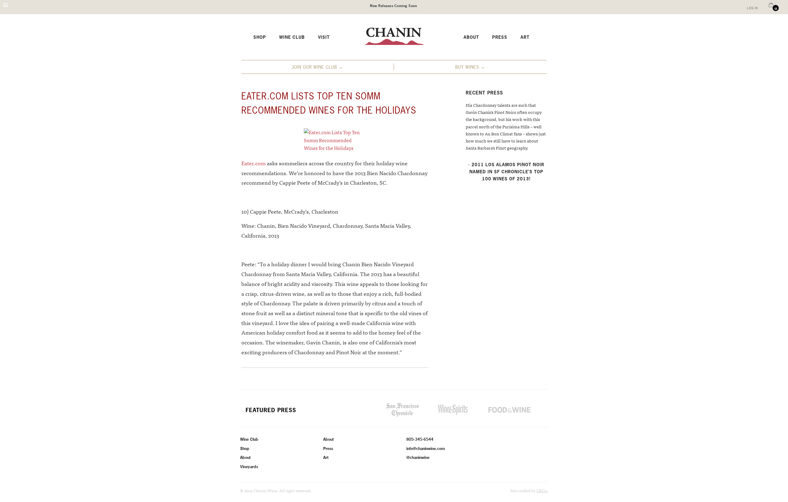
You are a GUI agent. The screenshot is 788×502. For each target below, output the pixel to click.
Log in (752, 8)
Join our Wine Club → (317, 67)
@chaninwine (417, 457)
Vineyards (249, 466)
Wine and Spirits (453, 409)
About (471, 37)
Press (499, 37)
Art (525, 37)
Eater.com (254, 163)
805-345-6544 (419, 439)
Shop (259, 37)
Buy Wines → (470, 67)
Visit (324, 37)
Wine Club (292, 37)
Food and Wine (509, 409)
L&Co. (542, 490)
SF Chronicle (402, 409)
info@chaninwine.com (425, 448)
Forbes (354, 409)
